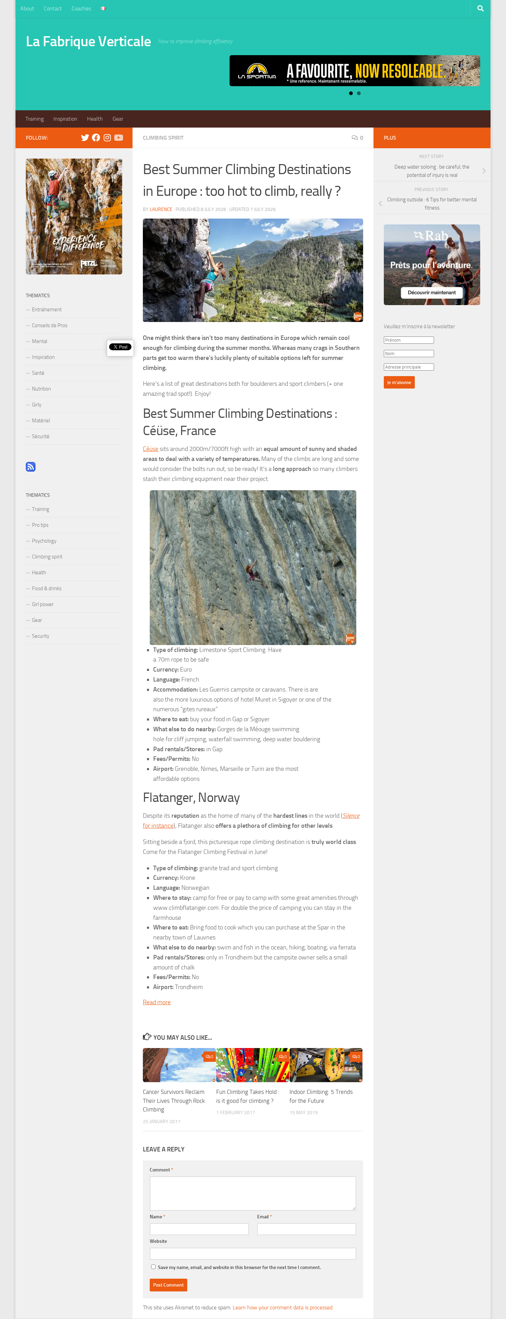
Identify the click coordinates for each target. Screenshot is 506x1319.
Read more (157, 1002)
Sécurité (41, 436)
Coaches (81, 8)
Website (158, 1241)
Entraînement (47, 309)
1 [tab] (351, 93)
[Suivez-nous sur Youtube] (118, 137)
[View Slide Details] (355, 70)
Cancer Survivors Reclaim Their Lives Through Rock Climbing (174, 1100)
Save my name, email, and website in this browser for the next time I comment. (239, 1267)
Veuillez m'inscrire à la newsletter (419, 326)
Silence (350, 815)
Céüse (150, 449)
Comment (161, 1170)
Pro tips (40, 525)
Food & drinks (47, 588)
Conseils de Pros (49, 325)
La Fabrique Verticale (88, 41)
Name (157, 1217)
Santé (38, 373)
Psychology (44, 541)
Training (34, 118)
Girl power (43, 604)
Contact (53, 8)
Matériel (41, 420)
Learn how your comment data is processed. (283, 1307)
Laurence (161, 209)
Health (95, 118)
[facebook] (96, 137)
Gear (118, 118)
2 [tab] (359, 93)
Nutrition (41, 389)
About (27, 8)
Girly (36, 405)
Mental (39, 341)
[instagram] (107, 137)
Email (264, 1217)
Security (40, 636)
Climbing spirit (163, 137)
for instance (158, 825)
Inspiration (65, 118)
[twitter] (85, 137)
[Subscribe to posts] (30, 470)
